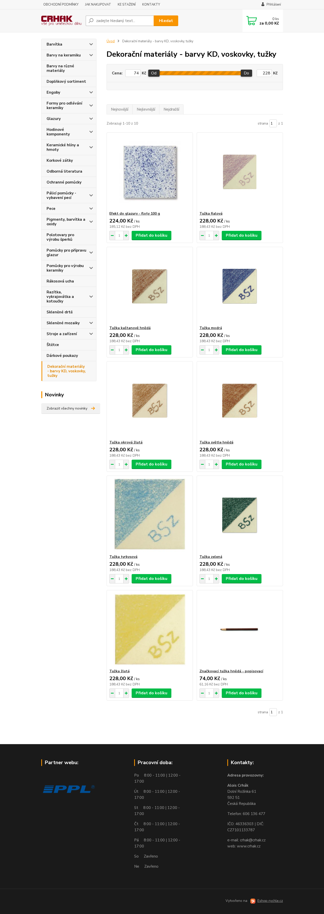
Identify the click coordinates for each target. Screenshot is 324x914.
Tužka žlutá (119, 671)
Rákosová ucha (60, 281)
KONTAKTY (151, 4)
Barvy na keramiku (64, 55)
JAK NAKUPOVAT (98, 4)
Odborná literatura (64, 171)
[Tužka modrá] (239, 286)
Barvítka (54, 44)
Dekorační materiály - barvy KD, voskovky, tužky (66, 371)
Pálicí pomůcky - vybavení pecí (61, 195)
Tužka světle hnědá (216, 442)
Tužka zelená (210, 556)
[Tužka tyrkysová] (149, 515)
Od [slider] (153, 73)
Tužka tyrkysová (123, 556)
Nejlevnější (146, 109)
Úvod (111, 41)
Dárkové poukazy (62, 355)
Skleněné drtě (60, 312)
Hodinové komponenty (58, 132)
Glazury (54, 118)
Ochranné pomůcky (64, 182)
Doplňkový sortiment (66, 81)
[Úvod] (61, 21)
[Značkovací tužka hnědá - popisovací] (239, 629)
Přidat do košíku (151, 235)
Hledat (166, 21)
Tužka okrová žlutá (126, 442)
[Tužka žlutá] (149, 629)
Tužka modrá (210, 328)
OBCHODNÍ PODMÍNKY (60, 4)
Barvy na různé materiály (60, 68)
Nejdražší (171, 109)
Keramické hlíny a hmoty (63, 147)
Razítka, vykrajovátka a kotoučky (60, 297)
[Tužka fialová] (239, 172)
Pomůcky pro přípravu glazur (66, 252)
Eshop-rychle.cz (270, 900)
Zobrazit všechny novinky (67, 408)
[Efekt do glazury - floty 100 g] (149, 172)
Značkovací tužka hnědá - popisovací (231, 671)
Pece (51, 208)
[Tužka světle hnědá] (239, 400)
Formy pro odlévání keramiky (64, 105)
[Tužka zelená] (239, 515)
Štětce (53, 344)
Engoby (53, 92)
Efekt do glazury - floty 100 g (134, 213)
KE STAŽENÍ (127, 4)
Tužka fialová (210, 213)
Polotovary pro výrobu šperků (60, 237)
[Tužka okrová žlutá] (149, 400)
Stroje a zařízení (62, 333)
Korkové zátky (60, 160)
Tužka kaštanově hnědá (130, 328)
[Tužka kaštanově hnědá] (149, 286)
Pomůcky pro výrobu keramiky (65, 268)
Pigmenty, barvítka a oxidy (66, 222)
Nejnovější (119, 109)
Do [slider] (246, 73)
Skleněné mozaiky (63, 323)
